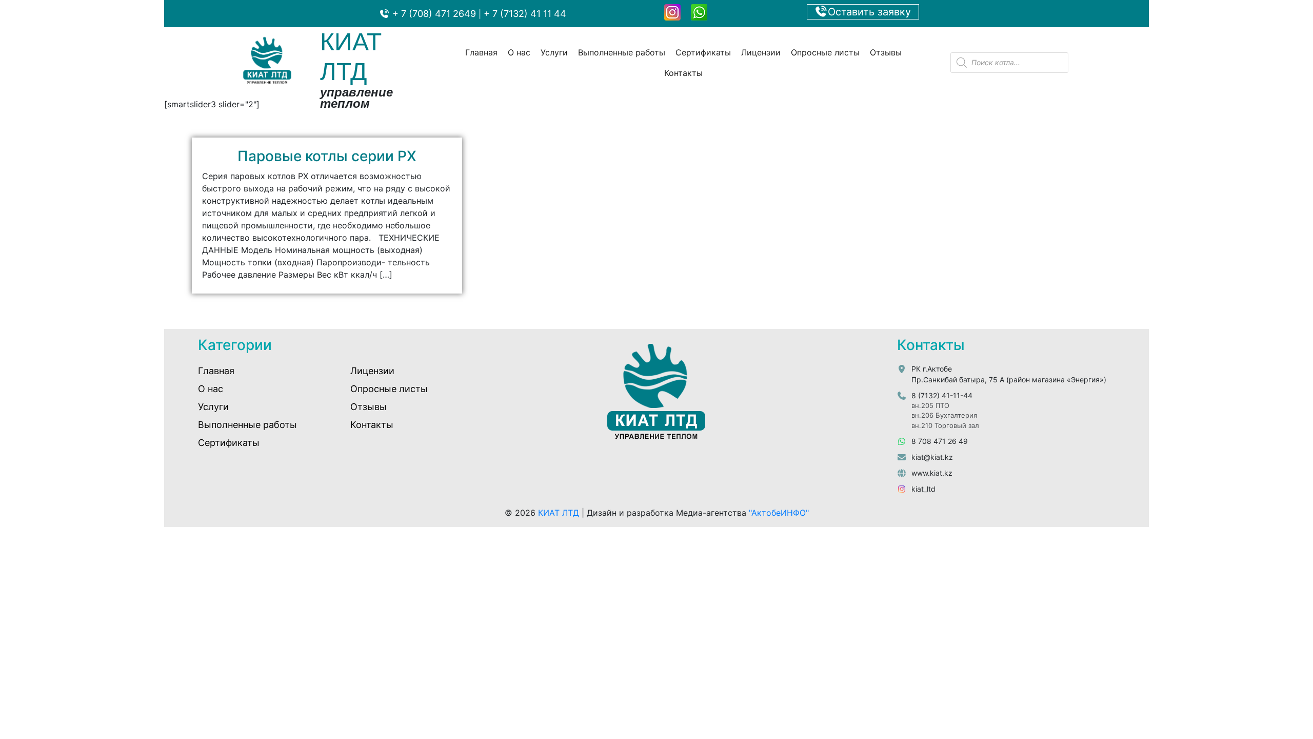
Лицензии (761, 52)
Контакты (683, 73)
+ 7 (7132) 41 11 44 (525, 13)
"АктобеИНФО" (779, 513)
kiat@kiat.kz (932, 457)
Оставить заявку (869, 12)
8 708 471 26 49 (939, 441)
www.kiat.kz (931, 473)
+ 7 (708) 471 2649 (433, 13)
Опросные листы (825, 52)
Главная (481, 52)
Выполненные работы (621, 52)
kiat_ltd (923, 488)
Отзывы (886, 52)
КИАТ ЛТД (558, 513)
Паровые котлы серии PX (326, 156)
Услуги (554, 52)
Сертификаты (703, 52)
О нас (519, 52)
